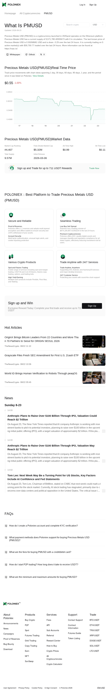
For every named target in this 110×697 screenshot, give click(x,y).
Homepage (10, 13)
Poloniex (11, 4)
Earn (27, 650)
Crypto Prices (53, 650)
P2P (27, 625)
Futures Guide (74, 633)
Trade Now (94, 168)
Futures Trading (32, 635)
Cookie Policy (37, 688)
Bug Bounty (8, 644)
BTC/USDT (94, 619)
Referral (50, 635)
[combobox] (76, 24)
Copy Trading (31, 645)
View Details (38, 76)
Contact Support (75, 619)
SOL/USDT (95, 645)
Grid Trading (30, 640)
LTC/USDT (94, 650)
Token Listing (74, 638)
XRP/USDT (95, 635)
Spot (27, 630)
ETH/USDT (95, 625)
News (5, 628)
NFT (27, 656)
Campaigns (8, 633)
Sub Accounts (53, 630)
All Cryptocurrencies (30, 13)
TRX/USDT (95, 630)
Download (7, 649)
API (48, 625)
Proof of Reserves (11, 638)
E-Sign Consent (51, 688)
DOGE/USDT (95, 640)
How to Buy (52, 645)
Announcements (10, 623)
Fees (49, 619)
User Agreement (9, 688)
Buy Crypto (30, 619)
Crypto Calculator (54, 664)
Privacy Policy (23, 688)
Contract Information (73, 626)
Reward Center (53, 640)
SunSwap (29, 661)
